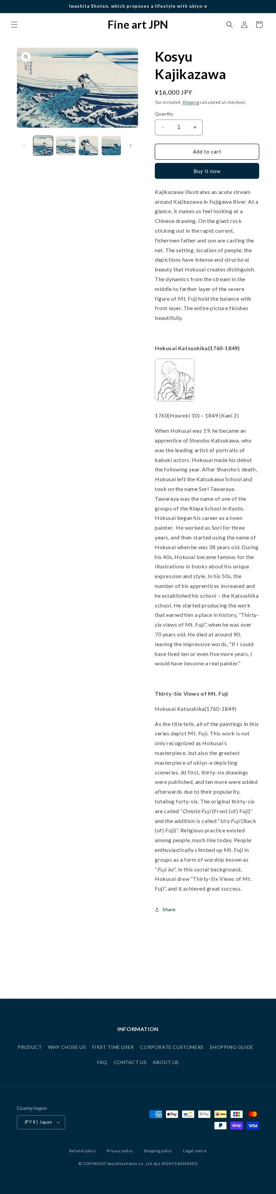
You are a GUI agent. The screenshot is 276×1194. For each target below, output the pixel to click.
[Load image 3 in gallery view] (88, 146)
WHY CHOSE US (67, 1047)
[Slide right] (130, 145)
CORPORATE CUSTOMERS (171, 1047)
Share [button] (169, 909)
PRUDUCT (30, 1047)
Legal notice (195, 1151)
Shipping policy (158, 1151)
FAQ (102, 1062)
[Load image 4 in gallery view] (111, 146)
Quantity (164, 114)
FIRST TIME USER (113, 1047)
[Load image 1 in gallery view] (43, 146)
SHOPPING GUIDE (231, 1047)
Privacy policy (120, 1151)
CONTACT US (130, 1062)
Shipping (190, 102)
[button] (14, 24)
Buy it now (207, 171)
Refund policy (82, 1151)
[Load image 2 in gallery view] (66, 146)
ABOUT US (166, 1062)
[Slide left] (24, 145)
